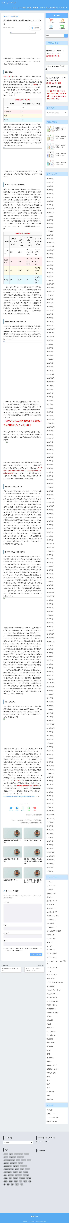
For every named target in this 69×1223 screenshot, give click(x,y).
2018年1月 (50, 540)
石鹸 (30, 1181)
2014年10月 (50, 687)
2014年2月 (50, 717)
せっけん (27, 1154)
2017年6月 (50, 566)
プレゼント (15, 1166)
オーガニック (20, 1157)
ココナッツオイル (52, 916)
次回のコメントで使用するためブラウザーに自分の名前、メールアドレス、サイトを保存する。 (24, 949)
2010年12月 (50, 852)
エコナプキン (12, 1157)
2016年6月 (50, 611)
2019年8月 (50, 468)
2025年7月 (50, 220)
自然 (8, 1184)
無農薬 (15, 1181)
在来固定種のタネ (52, 1012)
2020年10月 (50, 427)
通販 (12, 1184)
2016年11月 (50, 593)
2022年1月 (50, 370)
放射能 (33, 823)
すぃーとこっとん (18, 1154)
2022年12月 (50, 329)
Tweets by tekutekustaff (43, 1142)
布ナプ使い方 (51, 1031)
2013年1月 (50, 762)
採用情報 (51, 28)
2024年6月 (50, 265)
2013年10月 (50, 728)
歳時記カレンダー (52, 1069)
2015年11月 (50, 638)
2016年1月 (50, 630)
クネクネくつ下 (52, 912)
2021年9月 (50, 385)
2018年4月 (50, 529)
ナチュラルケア (52, 957)
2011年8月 (50, 826)
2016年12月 (50, 589)
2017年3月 (50, 577)
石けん (25, 1181)
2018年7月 (50, 517)
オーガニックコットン (9, 1160)
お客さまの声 (51, 893)
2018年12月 (50, 498)
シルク (29, 1160)
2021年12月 (50, 374)
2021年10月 (50, 382)
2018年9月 (50, 510)
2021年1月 (50, 416)
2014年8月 (50, 694)
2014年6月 (50, 702)
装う (48, 1080)
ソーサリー (50, 946)
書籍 (48, 1054)
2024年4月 (50, 273)
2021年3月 (50, 408)
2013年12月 (50, 724)
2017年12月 (50, 544)
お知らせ (50, 897)
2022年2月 (50, 367)
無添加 (5, 1181)
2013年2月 (50, 758)
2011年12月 (50, 811)
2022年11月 (50, 333)
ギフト (17, 1160)
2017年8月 (50, 559)
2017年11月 (50, 547)
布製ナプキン (18, 1175)
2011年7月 (50, 830)
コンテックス (51, 919)
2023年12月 (50, 284)
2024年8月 (50, 257)
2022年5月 (50, 355)
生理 (21, 1181)
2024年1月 (50, 280)
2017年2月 (50, 581)
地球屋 (49, 1016)
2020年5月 (50, 446)
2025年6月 (50, 224)
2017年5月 (50, 570)
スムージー (50, 942)
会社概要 (35, 8)
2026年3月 (50, 197)
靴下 (22, 1184)
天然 (5, 1175)
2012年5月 (50, 792)
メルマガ (42, 8)
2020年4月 (50, 449)
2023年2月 (50, 321)
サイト (6, 941)
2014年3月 (50, 713)
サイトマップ (63, 8)
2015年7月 (50, 653)
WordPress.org (52, 1121)
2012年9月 (50, 777)
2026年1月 (50, 205)
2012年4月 (50, 796)
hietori (5, 1154)
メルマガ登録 (62, 22)
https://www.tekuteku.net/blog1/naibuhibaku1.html (18, 796)
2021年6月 (50, 397)
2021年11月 (50, 378)
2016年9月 (50, 600)
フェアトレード (52, 967)
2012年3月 (50, 799)
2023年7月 (50, 303)
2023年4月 (50, 314)
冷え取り (15, 1172)
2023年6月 (50, 306)
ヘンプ (49, 971)
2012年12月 (50, 766)
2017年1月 (50, 585)
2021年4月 (50, 404)
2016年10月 (50, 596)
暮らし (49, 1050)
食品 (48, 1095)
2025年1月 (50, 239)
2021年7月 (50, 393)
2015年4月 (50, 664)
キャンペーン (51, 908)
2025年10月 (50, 212)
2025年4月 (50, 231)
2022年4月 (50, 359)
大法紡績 (50, 1020)
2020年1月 (50, 461)
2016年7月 (50, 608)
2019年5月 (50, 480)
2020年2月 (50, 457)
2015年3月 (50, 668)
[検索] (66, 35)
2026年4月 (50, 194)
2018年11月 (50, 502)
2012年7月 (50, 784)
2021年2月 (50, 412)
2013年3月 (50, 754)
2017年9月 (50, 555)
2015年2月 (50, 672)
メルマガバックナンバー (55, 982)
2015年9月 (50, 645)
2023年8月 (50, 299)
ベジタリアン (23, 1166)
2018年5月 (50, 525)
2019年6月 (50, 476)
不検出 (22, 820)
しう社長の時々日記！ (54, 931)
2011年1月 (50, 848)
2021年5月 (50, 401)
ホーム (14, 8)
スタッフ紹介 (51, 938)
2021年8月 (50, 389)
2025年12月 (50, 209)
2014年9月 (50, 690)
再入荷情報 (50, 986)
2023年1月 (50, 325)
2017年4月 (50, 574)
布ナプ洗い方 (51, 1035)
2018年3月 (50, 532)
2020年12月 (50, 419)
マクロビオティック (8, 1169)
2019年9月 (50, 465)
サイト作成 (50, 923)
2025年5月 (50, 227)
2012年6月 (50, 788)
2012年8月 (50, 781)
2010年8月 (50, 867)
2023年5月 (50, 310)
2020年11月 (50, 423)
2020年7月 (50, 438)
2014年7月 (50, 698)
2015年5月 (50, 660)
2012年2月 (50, 803)
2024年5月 (50, 269)
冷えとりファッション (54, 990)
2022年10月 (50, 337)
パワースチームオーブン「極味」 (56, 962)
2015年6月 (50, 656)
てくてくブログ (9, 2)
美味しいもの (51, 1073)
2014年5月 (50, 705)
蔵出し (49, 1076)
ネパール (20, 1163)
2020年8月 (50, 434)
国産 (20, 1172)
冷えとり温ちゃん (52, 1001)
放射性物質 (24, 823)
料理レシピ (50, 1042)
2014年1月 (50, 720)
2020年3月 (50, 453)
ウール (5, 1157)
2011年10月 (50, 818)
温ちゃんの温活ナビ (52, 8)
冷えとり (28, 1169)
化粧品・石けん (52, 1005)
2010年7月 (50, 871)
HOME (35, 1216)
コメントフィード (52, 1117)
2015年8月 (50, 649)
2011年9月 (50, 822)
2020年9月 (50, 431)
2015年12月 (50, 634)
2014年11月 (50, 683)
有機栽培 (15, 1178)
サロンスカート (52, 927)
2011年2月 (50, 845)
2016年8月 (50, 604)
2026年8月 (50, 178)
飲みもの (50, 1099)
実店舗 (29, 8)
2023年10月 (50, 291)
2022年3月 (50, 363)
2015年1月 (50, 675)
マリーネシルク (52, 975)
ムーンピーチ (51, 978)
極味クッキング (52, 1065)
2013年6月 (50, 743)
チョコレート (51, 950)
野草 (48, 1088)
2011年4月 (50, 841)
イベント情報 (22, 8)
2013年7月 (50, 739)
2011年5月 (50, 837)
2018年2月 (50, 536)
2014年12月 (50, 679)
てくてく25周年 (52, 953)
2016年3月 (50, 623)
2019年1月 (50, 495)
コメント (6, 902)
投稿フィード (51, 1114)
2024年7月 (50, 261)
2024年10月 (50, 250)
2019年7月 (50, 472)
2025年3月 (50, 235)
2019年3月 (50, 487)
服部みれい (50, 1058)
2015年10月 (50, 641)
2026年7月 (50, 182)
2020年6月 (50, 442)
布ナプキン (50, 1027)
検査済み (39, 823)
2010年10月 (50, 860)
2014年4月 (50, 709)
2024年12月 (50, 242)
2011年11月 (50, 815)
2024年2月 (50, 276)
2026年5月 (50, 190)
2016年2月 (50, 626)
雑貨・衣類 (50, 1091)
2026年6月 (50, 186)
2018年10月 (50, 506)
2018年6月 (50, 521)
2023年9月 (50, 295)
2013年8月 (50, 735)
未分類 (49, 1061)
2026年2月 (50, 201)
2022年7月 (50, 348)
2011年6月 (50, 833)
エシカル (50, 889)
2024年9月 (50, 254)
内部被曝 (38, 820)
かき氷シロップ (52, 901)
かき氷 (10, 1154)
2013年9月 (50, 732)
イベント (50, 882)
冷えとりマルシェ (52, 994)
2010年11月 (50, 856)
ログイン (50, 1110)
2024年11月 (50, 246)
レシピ (16, 1169)
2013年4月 (50, 751)
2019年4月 (50, 483)
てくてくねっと (51, 22)
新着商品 (50, 1046)
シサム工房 (50, 935)
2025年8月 (50, 216)
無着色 (10, 1181)
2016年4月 (50, 619)
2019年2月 (50, 491)
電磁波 (17, 1184)
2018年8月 (50, 513)
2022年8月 (50, 344)
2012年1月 (50, 807)
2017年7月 (50, 562)
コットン (23, 1160)
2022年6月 (50, 352)
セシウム (15, 820)
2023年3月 (50, 318)
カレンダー (50, 904)
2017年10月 (50, 551)
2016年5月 (50, 615)
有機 (10, 1178)
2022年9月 (50, 340)
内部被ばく (30, 820)
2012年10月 (50, 773)
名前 (5, 925)
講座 (48, 1084)
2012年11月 (50, 769)
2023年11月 (50, 288)
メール (6, 933)
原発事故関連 (38, 815)
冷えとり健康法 (52, 997)
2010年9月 (50, 863)
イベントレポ (51, 886)
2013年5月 (50, 747)
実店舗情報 (62, 28)
